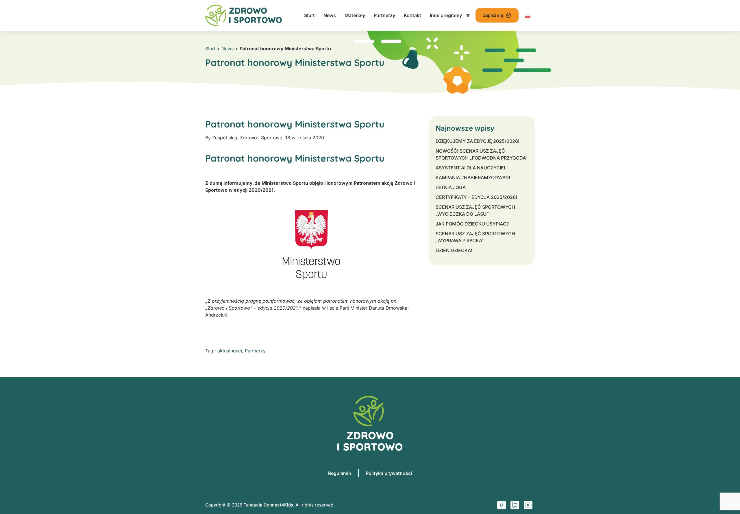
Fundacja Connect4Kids (268, 505)
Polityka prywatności (389, 473)
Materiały (355, 15)
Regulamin (339, 473)
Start (309, 15)
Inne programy (446, 15)
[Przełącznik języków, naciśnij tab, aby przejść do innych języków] (528, 15)
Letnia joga (451, 187)
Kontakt (412, 15)
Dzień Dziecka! (454, 250)
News (329, 15)
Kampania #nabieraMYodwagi (473, 177)
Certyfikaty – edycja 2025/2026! (476, 197)
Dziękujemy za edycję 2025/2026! (477, 141)
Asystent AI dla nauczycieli (472, 168)
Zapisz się (493, 15)
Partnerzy (384, 15)
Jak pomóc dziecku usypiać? (472, 224)
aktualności (229, 351)
